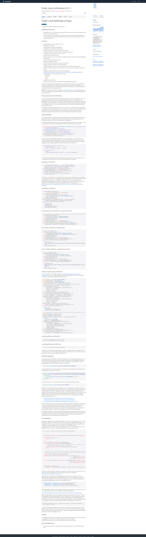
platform (100, 56)
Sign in (135, 1)
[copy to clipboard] (85, 126)
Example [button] (55, 16)
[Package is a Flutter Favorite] (95, 8)
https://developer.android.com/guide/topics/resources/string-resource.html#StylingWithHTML (63, 72)
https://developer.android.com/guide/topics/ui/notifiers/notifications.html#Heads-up (59, 184)
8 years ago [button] (48, 11)
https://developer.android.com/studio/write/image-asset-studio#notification (59, 399)
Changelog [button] (49, 16)
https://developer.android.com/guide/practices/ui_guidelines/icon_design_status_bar (61, 401)
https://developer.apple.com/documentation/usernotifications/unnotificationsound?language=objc (62, 493)
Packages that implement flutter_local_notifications (98, 65)
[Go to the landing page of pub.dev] (7, 1)
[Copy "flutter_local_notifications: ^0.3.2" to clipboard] (71, 8)
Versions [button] (65, 16)
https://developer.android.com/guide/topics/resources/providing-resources (59, 398)
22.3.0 (70, 11)
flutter (94, 56)
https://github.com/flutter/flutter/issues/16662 (51, 474)
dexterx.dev (54, 11)
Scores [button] (70, 16)
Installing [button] (60, 16)
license (99, 51)
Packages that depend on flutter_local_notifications (98, 62)
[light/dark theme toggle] (142, 1)
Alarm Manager (68, 90)
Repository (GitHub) (97, 45)
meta (97, 56)
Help (138, 1)
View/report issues (96, 46)
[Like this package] (83, 13)
